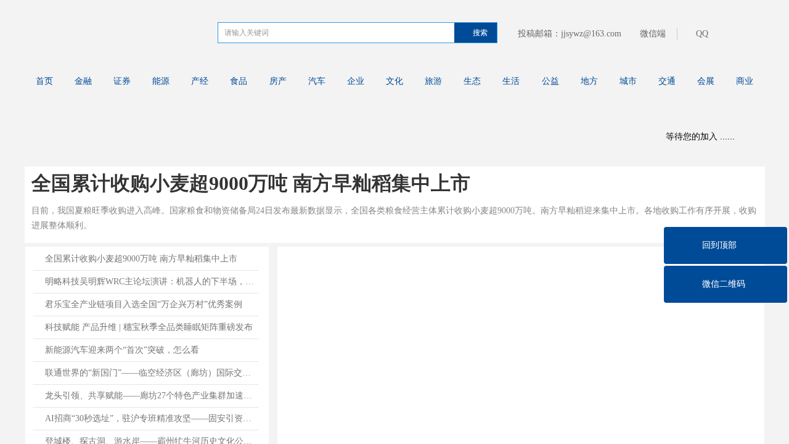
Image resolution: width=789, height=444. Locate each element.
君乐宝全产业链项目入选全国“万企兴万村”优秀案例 (143, 304)
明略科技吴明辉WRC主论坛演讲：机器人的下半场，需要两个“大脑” (151, 281)
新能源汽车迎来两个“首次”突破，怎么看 (122, 350)
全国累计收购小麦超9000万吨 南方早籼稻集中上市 (250, 183)
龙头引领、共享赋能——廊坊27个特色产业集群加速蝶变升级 (151, 395)
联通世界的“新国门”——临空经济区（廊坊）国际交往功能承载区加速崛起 (151, 372)
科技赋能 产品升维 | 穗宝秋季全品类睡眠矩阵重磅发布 (149, 327)
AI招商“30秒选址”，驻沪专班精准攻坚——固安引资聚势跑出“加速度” (151, 418)
